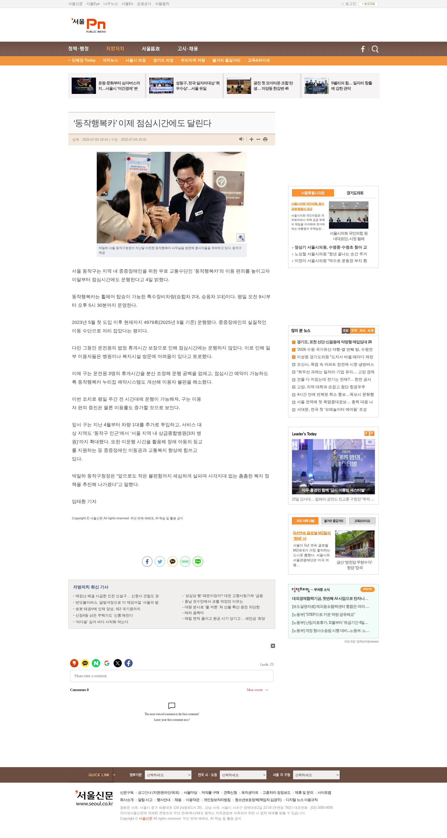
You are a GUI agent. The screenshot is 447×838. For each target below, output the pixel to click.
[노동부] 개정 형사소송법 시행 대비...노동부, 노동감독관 (336, 630)
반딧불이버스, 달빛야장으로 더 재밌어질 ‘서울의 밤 (117, 602)
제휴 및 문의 (304, 792)
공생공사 (144, 4)
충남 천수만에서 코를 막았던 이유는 (214, 601)
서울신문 (75, 4)
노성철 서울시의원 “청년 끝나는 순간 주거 (331, 254)
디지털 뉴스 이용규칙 (302, 800)
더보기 (367, 589)
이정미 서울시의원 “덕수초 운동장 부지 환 (331, 260)
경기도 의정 (163, 60)
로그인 (350, 4)
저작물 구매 (210, 792)
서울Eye (93, 4)
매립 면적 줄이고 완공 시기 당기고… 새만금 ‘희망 (225, 618)
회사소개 (126, 800)
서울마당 (190, 792)
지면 (156, 792)
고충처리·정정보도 (276, 792)
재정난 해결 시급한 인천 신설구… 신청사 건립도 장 (117, 596)
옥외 (175, 792)
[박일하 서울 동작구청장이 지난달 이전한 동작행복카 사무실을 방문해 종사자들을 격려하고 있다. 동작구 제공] (172, 156)
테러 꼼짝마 (194, 613)
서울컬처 (162, 4)
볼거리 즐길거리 (226, 60)
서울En (127, 4)
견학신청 (230, 792)
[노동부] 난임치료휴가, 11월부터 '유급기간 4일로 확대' (334, 622)
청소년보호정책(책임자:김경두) (258, 800)
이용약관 (192, 800)
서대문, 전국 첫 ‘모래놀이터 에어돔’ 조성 (332, 409)
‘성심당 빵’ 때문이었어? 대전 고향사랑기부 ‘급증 (224, 596)
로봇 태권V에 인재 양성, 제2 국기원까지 (108, 609)
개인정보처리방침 (217, 800)
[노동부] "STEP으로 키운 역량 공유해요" (323, 614)
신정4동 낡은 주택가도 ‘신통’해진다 (104, 615)
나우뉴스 (110, 4)
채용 (178, 800)
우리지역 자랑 (193, 60)
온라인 (166, 792)
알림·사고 (145, 800)
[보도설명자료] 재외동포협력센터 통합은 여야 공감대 (334, 606)
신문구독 (126, 792)
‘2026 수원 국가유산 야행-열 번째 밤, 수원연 (335, 349)
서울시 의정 (135, 60)
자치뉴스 (110, 60)
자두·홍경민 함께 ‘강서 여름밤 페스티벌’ (333, 490)
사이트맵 (324, 792)
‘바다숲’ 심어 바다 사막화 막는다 (102, 622)
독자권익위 (249, 792)
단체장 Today (83, 60)
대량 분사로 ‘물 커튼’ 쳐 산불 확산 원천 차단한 (222, 607)
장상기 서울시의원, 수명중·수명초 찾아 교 (331, 247)
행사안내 (163, 800)
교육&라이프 (259, 60)
